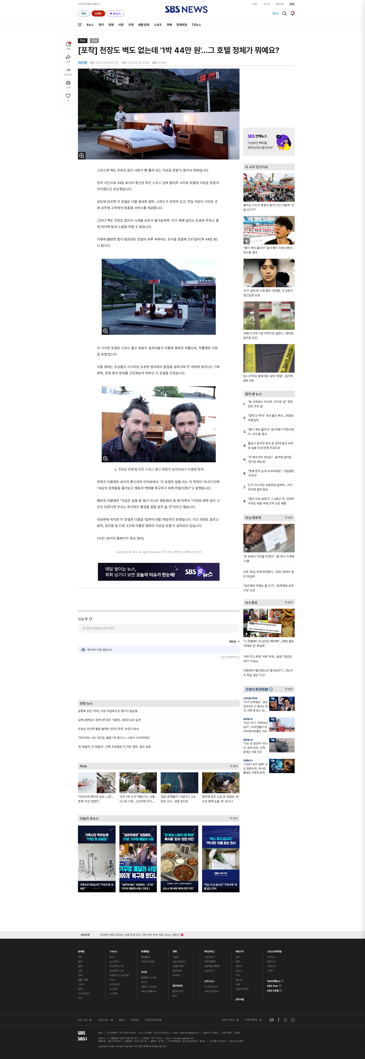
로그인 (266, 4)
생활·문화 (143, 25)
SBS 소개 (85, 1020)
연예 (169, 25)
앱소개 (239, 979)
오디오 (144, 971)
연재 (175, 950)
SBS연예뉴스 (273, 980)
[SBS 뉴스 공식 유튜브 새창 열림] (271, 1020)
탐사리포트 (178, 984)
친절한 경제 (178, 966)
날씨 (238, 957)
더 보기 (233, 765)
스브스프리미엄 (274, 950)
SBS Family (230, 1020)
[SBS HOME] (292, 4)
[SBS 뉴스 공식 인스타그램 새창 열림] (293, 1020)
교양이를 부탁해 (250, 698)
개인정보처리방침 (153, 1020)
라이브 (239, 966)
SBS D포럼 (273, 990)
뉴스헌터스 (115, 961)
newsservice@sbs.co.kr (183, 1038)
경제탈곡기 (248, 760)
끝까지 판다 (178, 991)
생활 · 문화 (83, 979)
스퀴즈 (270, 970)
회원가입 (279, 4)
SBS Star (272, 985)
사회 (121, 25)
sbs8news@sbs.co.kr (189, 1033)
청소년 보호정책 (236, 1041)
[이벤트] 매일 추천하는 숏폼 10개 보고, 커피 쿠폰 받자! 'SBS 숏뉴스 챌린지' (140, 934)
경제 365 (177, 970)
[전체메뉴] (79, 24)
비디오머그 (209, 950)
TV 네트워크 (84, 993)
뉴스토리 (114, 989)
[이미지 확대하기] (82, 155)
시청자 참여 (105, 1020)
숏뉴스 (239, 970)
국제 (130, 25)
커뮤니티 (271, 966)
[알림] (293, 13)
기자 (238, 975)
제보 (238, 961)
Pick (83, 40)
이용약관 (135, 1020)
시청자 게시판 (242, 989)
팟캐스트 (271, 961)
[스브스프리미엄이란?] (272, 689)
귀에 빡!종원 (210, 961)
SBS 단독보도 (179, 961)
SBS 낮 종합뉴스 (149, 991)
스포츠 (158, 25)
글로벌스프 (248, 719)
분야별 (81, 950)
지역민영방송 (253, 1020)
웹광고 (122, 1020)
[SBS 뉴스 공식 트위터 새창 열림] (285, 1019)
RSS (238, 984)
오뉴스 (113, 979)
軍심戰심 (145, 957)
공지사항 (240, 999)
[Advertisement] (159, 679)
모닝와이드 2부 (117, 970)
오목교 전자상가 (211, 991)
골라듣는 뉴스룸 (148, 977)
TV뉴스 (196, 25)
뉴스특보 (114, 993)
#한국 (276, 13)
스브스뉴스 (209, 980)
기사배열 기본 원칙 (217, 1041)
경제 (111, 25)
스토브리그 (209, 970)
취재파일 (181, 25)
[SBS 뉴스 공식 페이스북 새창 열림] (279, 1020)
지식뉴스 (271, 957)
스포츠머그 (209, 957)
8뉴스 (90, 25)
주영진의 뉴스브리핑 (119, 975)
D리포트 (176, 975)
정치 (101, 25)
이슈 (80, 998)
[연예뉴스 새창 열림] (269, 142)
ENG (255, 4)
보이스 (144, 982)
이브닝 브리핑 (147, 961)
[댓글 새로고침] (90, 619)
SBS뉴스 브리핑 (148, 986)
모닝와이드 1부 (117, 966)
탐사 (175, 995)
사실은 (176, 957)
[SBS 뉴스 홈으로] (186, 9)
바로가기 (240, 950)
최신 (80, 957)
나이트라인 (115, 984)
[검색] (284, 13)
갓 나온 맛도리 (211, 986)
